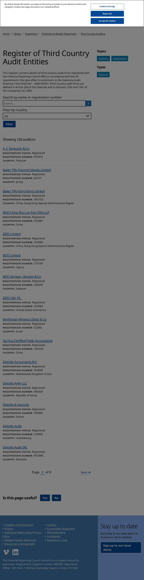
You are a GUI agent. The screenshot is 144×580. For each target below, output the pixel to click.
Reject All (107, 13)
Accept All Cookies (107, 21)
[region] (72, 13)
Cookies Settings (107, 6)
